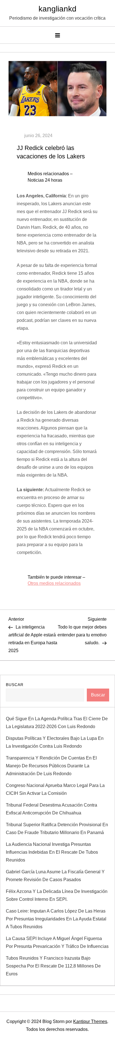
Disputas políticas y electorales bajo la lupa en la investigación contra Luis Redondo (55, 742)
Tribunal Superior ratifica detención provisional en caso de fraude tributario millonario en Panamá (57, 828)
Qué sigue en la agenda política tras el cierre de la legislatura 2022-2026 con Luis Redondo (57, 722)
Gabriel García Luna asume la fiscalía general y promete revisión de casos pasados (55, 875)
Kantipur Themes (90, 1021)
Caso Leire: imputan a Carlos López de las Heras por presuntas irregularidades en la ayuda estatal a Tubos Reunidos (56, 919)
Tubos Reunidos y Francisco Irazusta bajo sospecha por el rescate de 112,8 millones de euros (53, 966)
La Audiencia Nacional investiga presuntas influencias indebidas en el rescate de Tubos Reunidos (52, 852)
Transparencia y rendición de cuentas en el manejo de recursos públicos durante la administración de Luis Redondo (51, 766)
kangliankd (57, 8)
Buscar (14, 684)
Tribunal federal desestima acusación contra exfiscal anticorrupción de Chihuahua (51, 809)
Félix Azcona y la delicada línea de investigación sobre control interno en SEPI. (56, 895)
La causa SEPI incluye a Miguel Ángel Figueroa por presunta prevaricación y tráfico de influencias (57, 942)
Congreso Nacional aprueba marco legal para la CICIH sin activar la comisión (55, 789)
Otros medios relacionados (54, 583)
